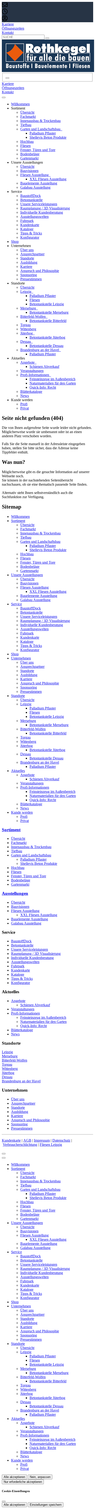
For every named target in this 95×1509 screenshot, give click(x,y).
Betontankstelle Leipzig (47, 304)
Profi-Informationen (35, 375)
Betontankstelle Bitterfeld (48, 321)
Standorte (27, 258)
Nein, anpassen (40, 1477)
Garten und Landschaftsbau (40, 129)
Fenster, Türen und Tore (37, 150)
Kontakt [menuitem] (8, 32)
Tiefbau (25, 125)
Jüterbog (27, 333)
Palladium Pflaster (43, 133)
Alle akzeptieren (14, 1477)
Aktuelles (18, 771)
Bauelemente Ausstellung (38, 183)
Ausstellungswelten (34, 217)
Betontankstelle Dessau (46, 346)
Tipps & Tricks (31, 233)
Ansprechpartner (32, 254)
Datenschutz (61, 1140)
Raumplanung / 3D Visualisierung (45, 208)
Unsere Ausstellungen (27, 575)
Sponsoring (28, 275)
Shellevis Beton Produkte (48, 137)
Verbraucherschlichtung (20, 1145)
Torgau (25, 325)
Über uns (27, 250)
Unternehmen (21, 658)
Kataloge (26, 229)
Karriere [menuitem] (8, 24)
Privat (24, 408)
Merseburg (28, 308)
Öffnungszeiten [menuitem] (13, 28)
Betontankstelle (31, 200)
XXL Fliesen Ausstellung (48, 179)
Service (16, 604)
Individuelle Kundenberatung (41, 212)
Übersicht (27, 112)
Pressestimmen (31, 279)
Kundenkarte (29, 225)
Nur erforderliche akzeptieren (23, 1482)
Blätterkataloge (31, 392)
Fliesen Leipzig (51, 1145)
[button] (4, 97)
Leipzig (26, 292)
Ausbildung (28, 262)
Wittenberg (28, 329)
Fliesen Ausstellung (35, 175)
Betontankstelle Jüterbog (47, 337)
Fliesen (25, 146)
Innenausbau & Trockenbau (40, 121)
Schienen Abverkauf (44, 367)
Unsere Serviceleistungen (38, 204)
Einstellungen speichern (46, 1504)
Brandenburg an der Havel (40, 350)
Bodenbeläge (29, 154)
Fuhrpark (27, 221)
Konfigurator (29, 237)
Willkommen (20, 104)
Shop (15, 242)
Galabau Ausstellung (35, 187)
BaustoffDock (30, 196)
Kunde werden (22, 812)
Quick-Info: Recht (43, 387)
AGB (27, 1140)
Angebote (28, 362)
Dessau (26, 342)
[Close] (4, 1158)
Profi (23, 404)
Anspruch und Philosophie (39, 271)
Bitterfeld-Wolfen (33, 317)
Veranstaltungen (32, 371)
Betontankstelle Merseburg (49, 312)
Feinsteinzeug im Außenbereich (52, 379)
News (24, 396)
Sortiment (18, 521)
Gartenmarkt (29, 158)
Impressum (42, 1140)
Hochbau (27, 142)
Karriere (26, 267)
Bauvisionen (29, 171)
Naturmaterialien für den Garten (53, 383)
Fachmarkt (28, 117)
